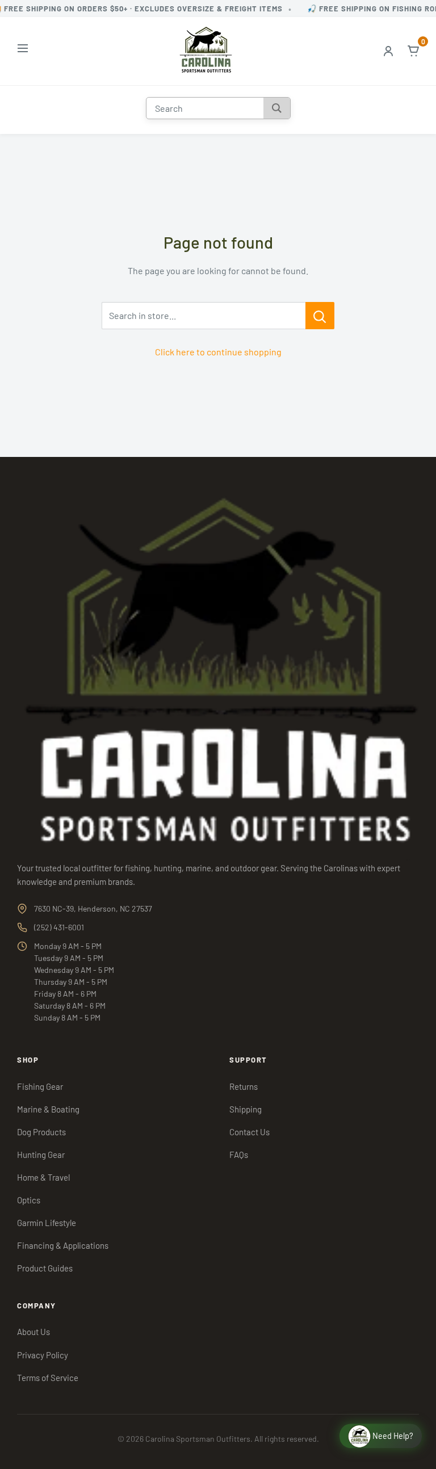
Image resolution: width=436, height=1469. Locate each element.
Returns (243, 1086)
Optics (28, 1200)
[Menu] (22, 51)
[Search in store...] (319, 315)
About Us (33, 1332)
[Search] (276, 108)
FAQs (238, 1154)
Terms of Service (47, 1378)
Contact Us (249, 1132)
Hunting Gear (41, 1154)
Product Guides (45, 1268)
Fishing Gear (40, 1086)
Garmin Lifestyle (46, 1223)
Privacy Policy (42, 1355)
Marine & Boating (48, 1109)
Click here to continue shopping (218, 351)
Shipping (245, 1109)
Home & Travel (43, 1177)
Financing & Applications (62, 1245)
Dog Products (41, 1132)
